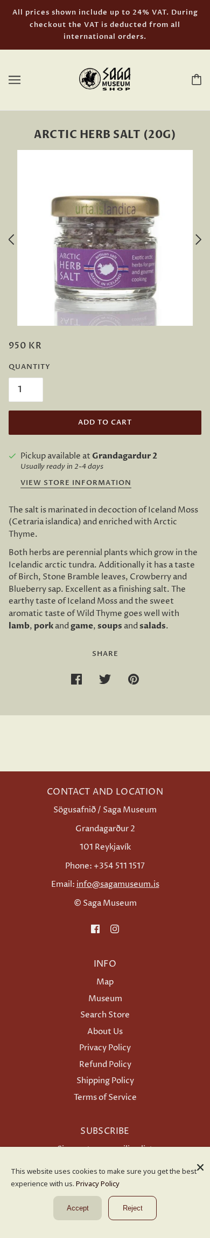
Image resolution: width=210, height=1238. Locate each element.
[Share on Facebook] (76, 679)
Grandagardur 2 (124, 455)
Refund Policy (105, 1064)
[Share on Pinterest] (134, 679)
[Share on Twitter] (105, 679)
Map (105, 982)
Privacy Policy (105, 1048)
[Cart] (194, 79)
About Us (105, 1031)
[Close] (200, 1163)
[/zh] (105, 79)
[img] (95, 929)
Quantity (30, 367)
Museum (105, 998)
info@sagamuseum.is (117, 884)
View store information (75, 484)
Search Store (105, 1015)
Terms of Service (105, 1097)
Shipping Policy (105, 1080)
